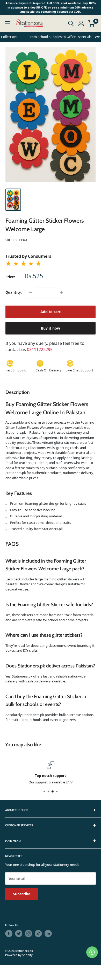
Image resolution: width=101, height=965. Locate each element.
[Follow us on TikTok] (38, 933)
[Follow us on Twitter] (18, 933)
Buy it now (50, 328)
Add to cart (50, 311)
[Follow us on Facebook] (8, 933)
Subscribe (21, 893)
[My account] (81, 23)
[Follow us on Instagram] (28, 933)
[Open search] (71, 23)
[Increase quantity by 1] (61, 292)
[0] (91, 23)
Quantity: (13, 292)
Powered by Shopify (19, 955)
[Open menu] (7, 23)
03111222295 (40, 349)
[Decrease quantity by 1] (30, 292)
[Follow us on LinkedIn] (48, 933)
